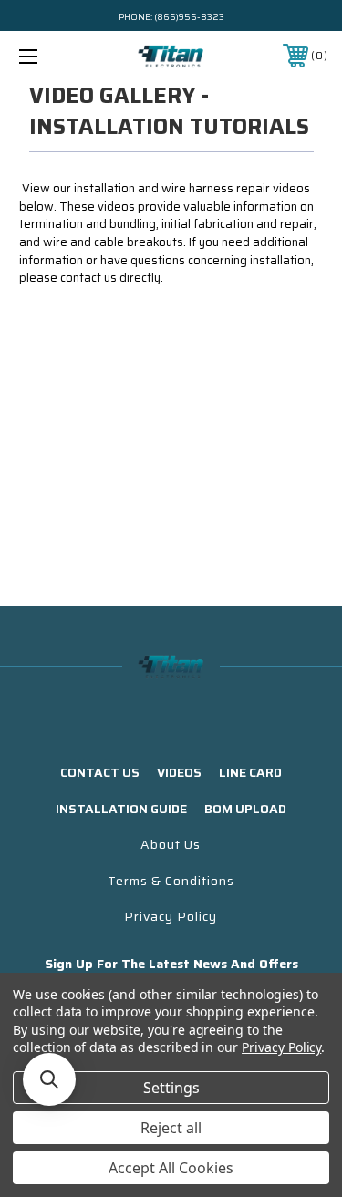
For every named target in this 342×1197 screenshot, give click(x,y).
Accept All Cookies (171, 1168)
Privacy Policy (170, 916)
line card (250, 772)
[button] (49, 1079)
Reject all (171, 1128)
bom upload (245, 809)
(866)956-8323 (189, 17)
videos (179, 772)
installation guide (121, 809)
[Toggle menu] (49, 56)
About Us (170, 844)
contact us (100, 772)
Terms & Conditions (171, 881)
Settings (171, 1088)
